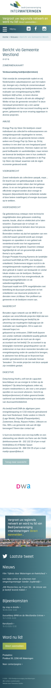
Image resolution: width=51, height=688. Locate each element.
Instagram (44, 29)
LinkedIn (29, 29)
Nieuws (14, 37)
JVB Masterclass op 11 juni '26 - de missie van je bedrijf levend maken (24, 588)
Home (5, 37)
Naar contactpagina (12, 664)
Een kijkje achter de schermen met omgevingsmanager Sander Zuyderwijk (21, 580)
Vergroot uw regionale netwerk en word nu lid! (25, 20)
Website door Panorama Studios (13, 683)
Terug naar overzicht (16, 462)
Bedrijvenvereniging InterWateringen (25, 7)
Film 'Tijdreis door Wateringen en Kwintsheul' (24, 573)
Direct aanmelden (14, 646)
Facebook (37, 29)
